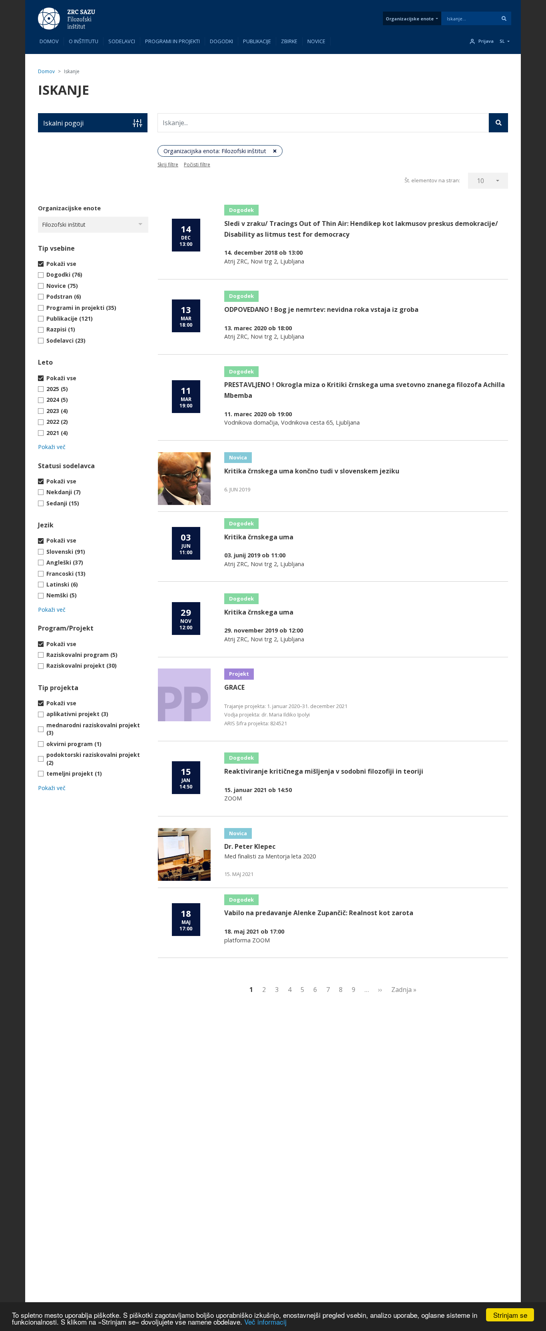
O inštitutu (83, 41)
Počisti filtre (197, 164)
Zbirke (289, 41)
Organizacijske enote (410, 19)
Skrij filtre (167, 164)
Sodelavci (121, 41)
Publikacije (257, 41)
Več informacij (265, 1322)
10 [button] (480, 180)
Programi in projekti (172, 41)
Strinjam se (510, 1315)
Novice (316, 41)
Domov (49, 41)
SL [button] (502, 41)
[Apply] (504, 18)
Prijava (486, 41)
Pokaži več (52, 447)
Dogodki (221, 41)
